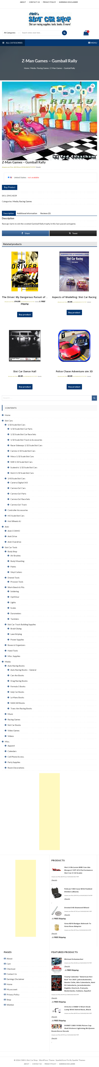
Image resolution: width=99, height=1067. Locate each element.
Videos (11, 736)
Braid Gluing (16, 628)
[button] (92, 86)
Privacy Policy (49, 2)
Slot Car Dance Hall (24, 371)
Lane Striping (16, 634)
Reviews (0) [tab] (45, 213)
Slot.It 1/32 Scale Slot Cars (22, 473)
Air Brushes (15, 555)
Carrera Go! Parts (18, 493)
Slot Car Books (14, 725)
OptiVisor (14, 597)
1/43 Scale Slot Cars (16, 478)
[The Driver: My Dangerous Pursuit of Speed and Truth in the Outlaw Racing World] (25, 271)
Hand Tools (13, 650)
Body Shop (12, 551)
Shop (9, 999)
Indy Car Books (17, 692)
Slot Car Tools (11, 547)
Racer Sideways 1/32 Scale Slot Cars (26, 445)
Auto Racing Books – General (23, 670)
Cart (9, 963)
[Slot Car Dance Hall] (25, 345)
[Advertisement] (49, 811)
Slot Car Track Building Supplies (22, 624)
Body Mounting (17, 561)
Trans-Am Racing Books (21, 708)
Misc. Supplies (14, 656)
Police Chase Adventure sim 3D (74, 371)
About (23, 2)
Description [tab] (8, 213)
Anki (7, 526)
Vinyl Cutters (16, 572)
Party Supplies (14, 762)
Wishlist (10, 1005)
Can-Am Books (17, 675)
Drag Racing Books (19, 681)
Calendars (12, 751)
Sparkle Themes (78, 1060)
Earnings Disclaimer (68, 2)
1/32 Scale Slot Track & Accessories (26, 440)
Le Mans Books (17, 697)
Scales (13, 608)
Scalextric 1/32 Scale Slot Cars (23, 467)
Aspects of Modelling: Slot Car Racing (74, 297)
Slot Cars (9, 420)
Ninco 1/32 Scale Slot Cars (22, 456)
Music (10, 714)
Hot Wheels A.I (14, 521)
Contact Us (34, 2)
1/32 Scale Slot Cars (16, 424)
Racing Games (43, 68)
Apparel (11, 745)
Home (26, 68)
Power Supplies (17, 639)
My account (12, 989)
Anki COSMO (14, 531)
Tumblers (14, 619)
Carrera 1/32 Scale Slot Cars (22, 451)
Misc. (7, 741)
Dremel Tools (13, 577)
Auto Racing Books (16, 665)
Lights (13, 602)
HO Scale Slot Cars (16, 515)
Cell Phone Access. (16, 756)
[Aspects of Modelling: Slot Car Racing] (74, 271)
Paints (13, 566)
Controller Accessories (18, 510)
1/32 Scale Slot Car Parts (21, 429)
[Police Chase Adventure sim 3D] (74, 345)
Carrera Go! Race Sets (20, 499)
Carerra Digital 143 (19, 482)
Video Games (13, 730)
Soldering (14, 591)
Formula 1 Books (17, 686)
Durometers (15, 613)
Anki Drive (12, 536)
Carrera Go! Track (18, 504)
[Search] (64, 32)
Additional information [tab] (27, 213)
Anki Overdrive (14, 542)
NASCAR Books (17, 703)
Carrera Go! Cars (18, 488)
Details (38, 167)
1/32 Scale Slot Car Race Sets (23, 434)
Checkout (11, 969)
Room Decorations (16, 767)
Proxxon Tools (16, 581)
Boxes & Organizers (16, 645)
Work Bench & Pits (16, 587)
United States (20, 177)
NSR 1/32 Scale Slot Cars (21, 462)
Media (33, 68)
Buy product (9, 187)
